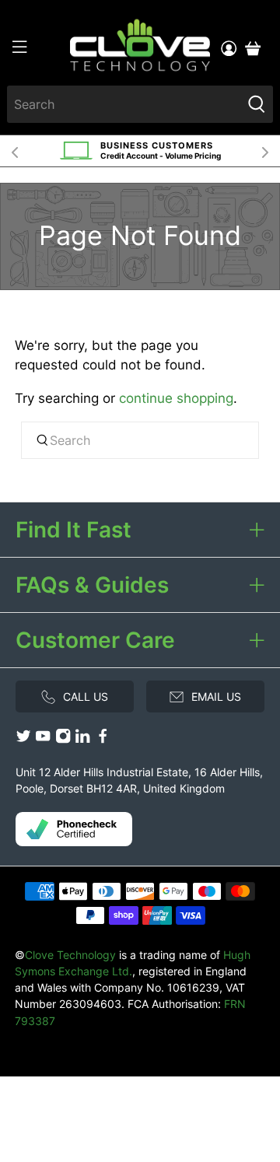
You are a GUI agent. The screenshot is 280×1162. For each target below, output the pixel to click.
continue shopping (176, 398)
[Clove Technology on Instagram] (63, 740)
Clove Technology (70, 954)
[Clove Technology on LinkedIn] (82, 740)
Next (265, 151)
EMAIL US (216, 696)
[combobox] (124, 104)
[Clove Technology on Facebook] (102, 740)
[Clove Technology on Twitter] (23, 740)
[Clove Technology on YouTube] (43, 740)
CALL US (85, 696)
